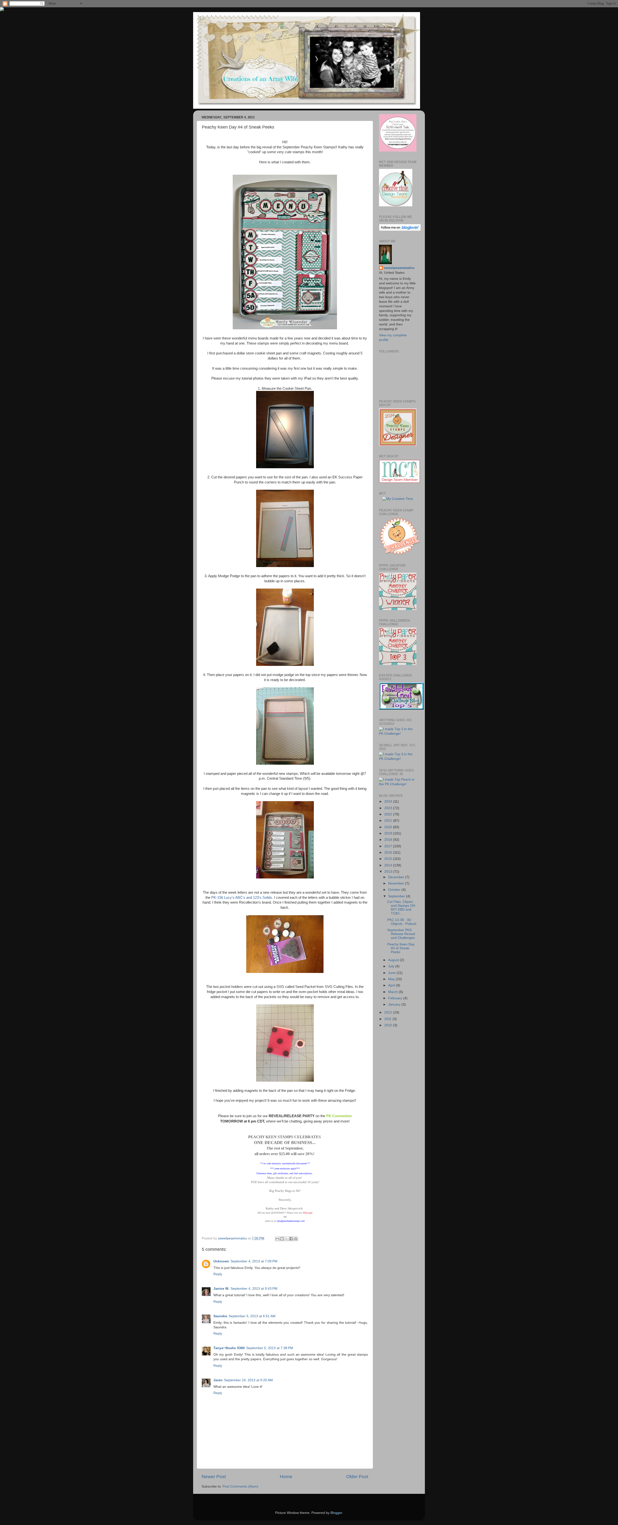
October (394, 890)
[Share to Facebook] (291, 1238)
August (394, 960)
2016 (388, 852)
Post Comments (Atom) (240, 1486)
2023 (388, 808)
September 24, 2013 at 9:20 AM (248, 1380)
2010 (388, 1025)
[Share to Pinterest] (295, 1238)
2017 (388, 846)
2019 (388, 833)
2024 (388, 801)
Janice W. (221, 1288)
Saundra (220, 1316)
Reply (217, 1274)
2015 (388, 859)
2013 (388, 871)
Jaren (218, 1380)
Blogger (336, 1513)
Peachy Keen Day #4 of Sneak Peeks (400, 948)
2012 (388, 1012)
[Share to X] (286, 1238)
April (392, 985)
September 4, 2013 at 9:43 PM (254, 1288)
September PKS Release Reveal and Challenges (401, 934)
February (395, 998)
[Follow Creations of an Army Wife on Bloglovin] (400, 230)
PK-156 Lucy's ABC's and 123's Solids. (242, 897)
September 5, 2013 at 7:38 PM (269, 1348)
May (392, 979)
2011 (388, 1019)
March (393, 992)
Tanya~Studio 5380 (229, 1348)
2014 (388, 865)
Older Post (357, 1476)
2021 (388, 820)
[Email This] (277, 1238)
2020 (388, 827)
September (397, 896)
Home (286, 1476)
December (396, 877)
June (392, 973)
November (396, 883)
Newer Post (214, 1476)
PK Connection (339, 1116)
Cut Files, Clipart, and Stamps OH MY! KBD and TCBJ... (401, 907)
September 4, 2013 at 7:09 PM (254, 1261)
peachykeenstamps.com (294, 1221)
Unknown (221, 1261)
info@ (280, 1221)
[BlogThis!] (282, 1238)
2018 (388, 840)
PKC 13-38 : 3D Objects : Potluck (401, 922)
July (391, 966)
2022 (388, 814)
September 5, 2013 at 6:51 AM (252, 1316)
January (394, 1004)
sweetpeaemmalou (399, 268)
